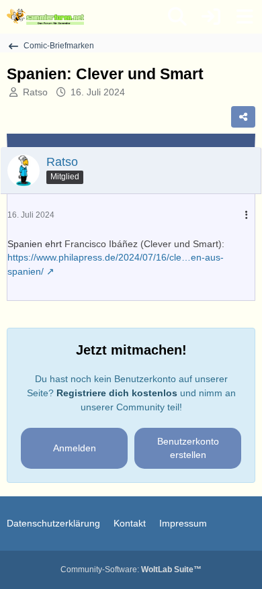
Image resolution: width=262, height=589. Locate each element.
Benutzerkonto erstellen (188, 448)
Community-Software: (131, 569)
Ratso (35, 92)
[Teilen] (243, 117)
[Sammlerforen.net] (45, 16)
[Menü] (244, 16)
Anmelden (74, 448)
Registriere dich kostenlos (116, 393)
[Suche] (177, 16)
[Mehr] (246, 215)
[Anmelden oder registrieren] (211, 17)
